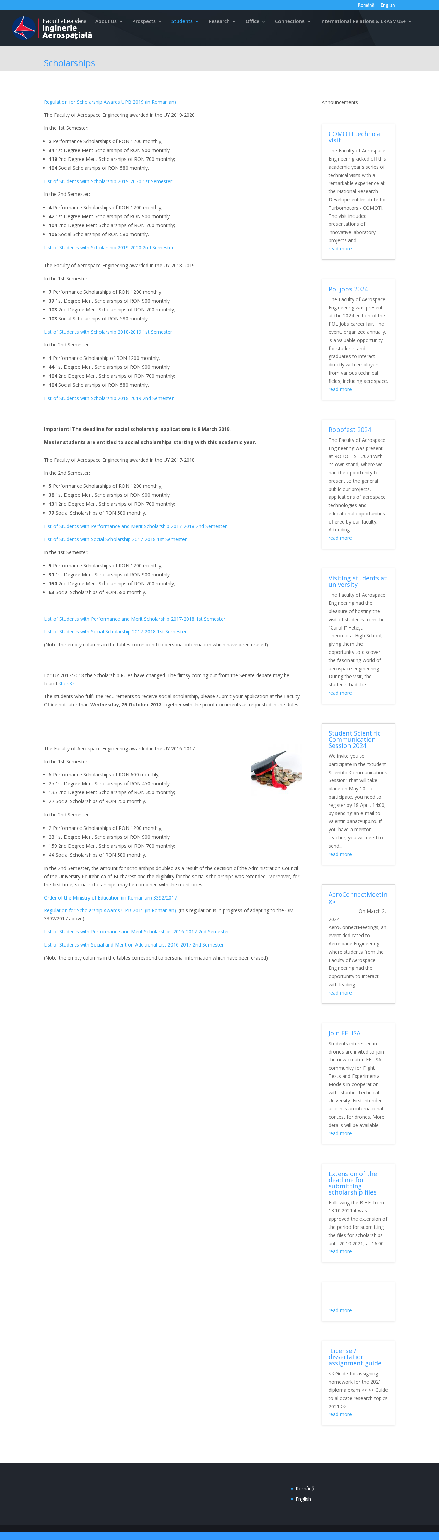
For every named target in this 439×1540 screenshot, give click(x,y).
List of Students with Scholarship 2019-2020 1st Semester (108, 181)
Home (78, 21)
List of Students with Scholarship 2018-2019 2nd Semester (109, 398)
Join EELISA (344, 1033)
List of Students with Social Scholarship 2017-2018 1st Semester (115, 539)
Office (252, 21)
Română (366, 5)
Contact (80, 35)
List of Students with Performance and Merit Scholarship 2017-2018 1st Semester (134, 618)
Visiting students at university (358, 581)
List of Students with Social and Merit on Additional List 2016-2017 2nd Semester (134, 944)
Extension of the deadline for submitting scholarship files (353, 1182)
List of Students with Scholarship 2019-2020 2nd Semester (109, 247)
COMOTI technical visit (355, 137)
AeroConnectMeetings (358, 897)
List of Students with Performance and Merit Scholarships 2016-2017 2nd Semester (136, 931)
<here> (66, 683)
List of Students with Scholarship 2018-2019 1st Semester (108, 332)
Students (182, 21)
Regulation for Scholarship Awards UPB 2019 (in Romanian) (110, 101)
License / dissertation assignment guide (355, 1357)
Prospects (144, 21)
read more (340, 248)
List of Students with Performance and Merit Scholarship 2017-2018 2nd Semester (135, 526)
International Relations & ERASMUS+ (363, 21)
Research (219, 21)
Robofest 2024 (350, 429)
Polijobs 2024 (348, 289)
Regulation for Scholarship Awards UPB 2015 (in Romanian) (110, 910)
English (388, 5)
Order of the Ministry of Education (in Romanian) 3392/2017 (110, 897)
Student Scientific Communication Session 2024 (355, 739)
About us (106, 21)
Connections (290, 21)
